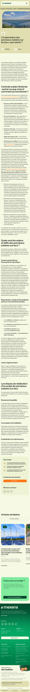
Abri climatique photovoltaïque (4, 649)
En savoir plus (4, 615)
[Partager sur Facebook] (8, 491)
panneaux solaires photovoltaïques (10, 97)
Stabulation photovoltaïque (21, 648)
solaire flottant (10, 144)
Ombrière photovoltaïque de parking (22, 662)
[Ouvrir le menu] (26, 3)
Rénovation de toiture (20, 653)
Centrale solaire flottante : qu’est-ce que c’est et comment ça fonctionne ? (16, 463)
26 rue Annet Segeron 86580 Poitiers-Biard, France (6, 632)
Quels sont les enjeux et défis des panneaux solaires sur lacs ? (15, 467)
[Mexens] (6, 3)
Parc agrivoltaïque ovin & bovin (6, 656)
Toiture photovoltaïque (20, 659)
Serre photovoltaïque (5, 646)
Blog (15, 8)
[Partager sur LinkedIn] (4, 491)
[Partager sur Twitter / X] (11, 491)
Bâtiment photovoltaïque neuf (22, 646)
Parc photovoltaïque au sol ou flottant (22, 656)
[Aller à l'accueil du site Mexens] (9, 607)
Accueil (2, 8)
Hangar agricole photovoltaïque (22, 649)
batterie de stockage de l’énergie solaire (16, 169)
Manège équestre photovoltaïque (22, 651)
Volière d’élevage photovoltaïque (5, 653)
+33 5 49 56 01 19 (20, 631)
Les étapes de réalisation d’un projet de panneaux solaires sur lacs (16, 470)
